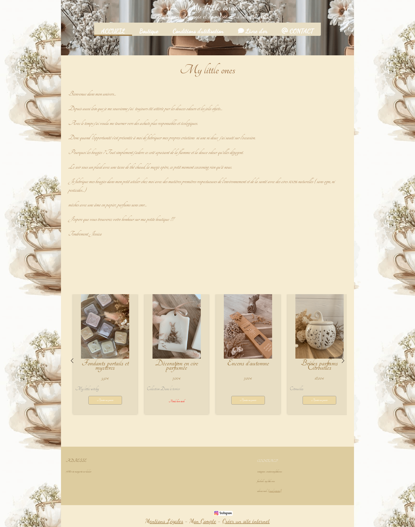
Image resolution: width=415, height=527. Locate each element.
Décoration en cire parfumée (176, 365)
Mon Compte (202, 521)
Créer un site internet (246, 521)
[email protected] (274, 491)
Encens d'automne (248, 363)
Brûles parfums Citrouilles (319, 365)
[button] (181, 422)
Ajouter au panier (105, 400)
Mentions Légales (164, 521)
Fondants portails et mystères (105, 365)
